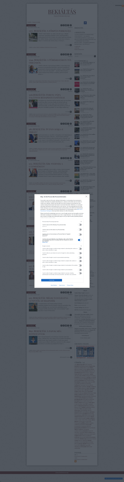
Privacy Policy (70, 285)
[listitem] (62, 221)
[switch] (80, 225)
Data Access (62, 285)
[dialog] (62, 241)
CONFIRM (51, 280)
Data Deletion (54, 285)
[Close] (86, 197)
